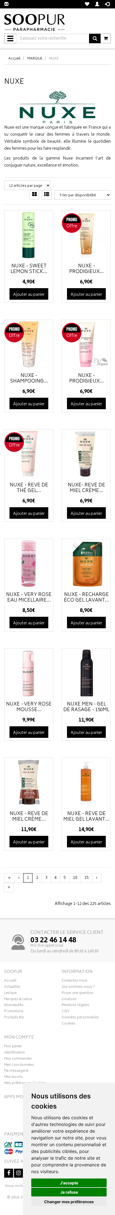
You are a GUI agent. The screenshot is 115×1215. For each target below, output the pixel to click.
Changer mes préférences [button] (69, 1201)
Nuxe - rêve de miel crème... (29, 817)
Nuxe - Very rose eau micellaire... (29, 598)
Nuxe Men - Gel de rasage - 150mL (86, 707)
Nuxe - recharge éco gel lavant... (86, 598)
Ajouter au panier (29, 294)
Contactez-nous (74, 981)
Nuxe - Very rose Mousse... (29, 707)
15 (86, 877)
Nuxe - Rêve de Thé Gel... (29, 488)
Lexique (10, 993)
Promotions (13, 1011)
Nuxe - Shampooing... (29, 379)
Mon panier (13, 1047)
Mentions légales (75, 1005)
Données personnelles (80, 1018)
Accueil (14, 59)
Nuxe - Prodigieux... (86, 269)
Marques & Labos (18, 999)
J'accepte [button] (69, 1182)
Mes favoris (13, 1077)
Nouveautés (13, 1005)
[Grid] (34, 195)
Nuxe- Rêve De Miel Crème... (86, 488)
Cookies (68, 1024)
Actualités (12, 987)
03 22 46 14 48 (53, 941)
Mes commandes (18, 1059)
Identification (14, 1053)
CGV (66, 1011)
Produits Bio (14, 1018)
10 (75, 877)
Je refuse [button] (69, 1192)
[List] (47, 195)
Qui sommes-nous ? (78, 987)
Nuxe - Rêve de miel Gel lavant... (86, 817)
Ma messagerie (16, 1071)
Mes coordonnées (19, 1065)
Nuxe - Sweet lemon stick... (29, 269)
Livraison (69, 999)
